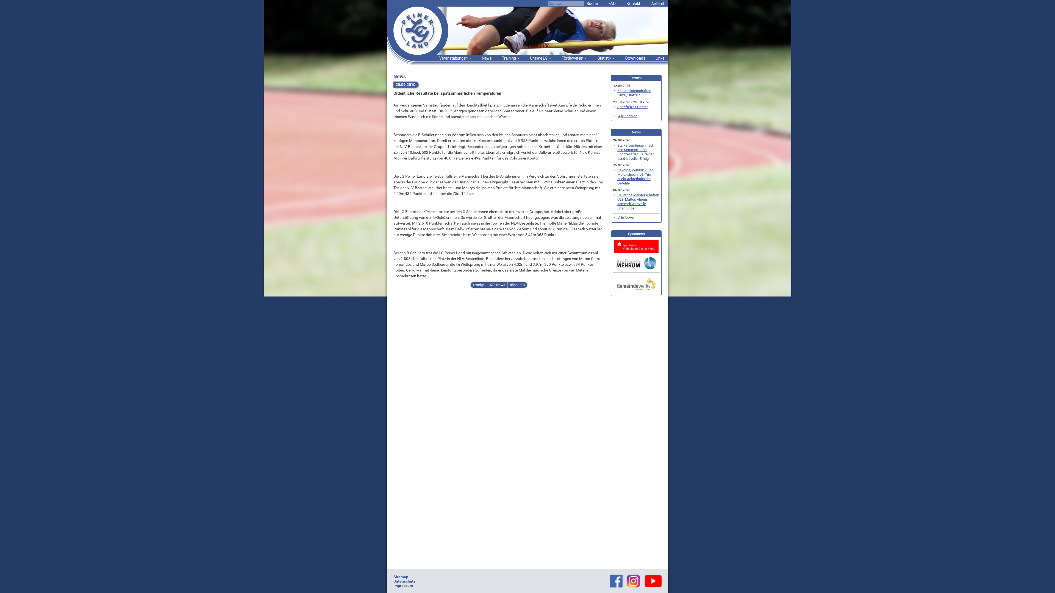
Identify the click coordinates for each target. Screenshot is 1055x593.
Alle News (497, 285)
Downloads (635, 58)
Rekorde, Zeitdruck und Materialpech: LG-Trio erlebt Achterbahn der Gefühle (635, 176)
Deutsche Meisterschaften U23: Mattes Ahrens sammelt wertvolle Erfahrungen (638, 201)
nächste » (517, 285)
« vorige (479, 285)
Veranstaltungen (453, 58)
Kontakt (633, 3)
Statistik (604, 58)
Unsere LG (539, 58)
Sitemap (400, 577)
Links (660, 58)
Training (509, 58)
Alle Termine (627, 116)
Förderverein (572, 58)
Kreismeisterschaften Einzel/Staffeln (634, 93)
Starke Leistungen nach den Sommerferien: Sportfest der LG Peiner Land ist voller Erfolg (635, 152)
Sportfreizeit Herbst (632, 107)
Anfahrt (657, 3)
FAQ (612, 3)
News (487, 58)
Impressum (403, 585)
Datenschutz (404, 581)
